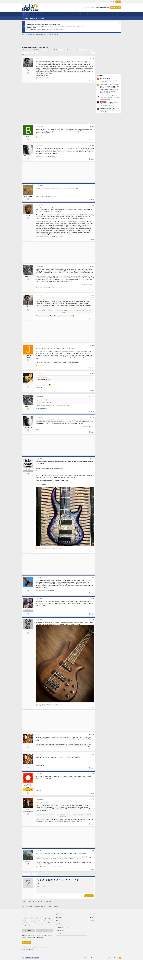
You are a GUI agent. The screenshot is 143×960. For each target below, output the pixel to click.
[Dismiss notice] (119, 23)
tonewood (88, 49)
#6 (93, 266)
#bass (65, 475)
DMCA (114, 958)
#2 (93, 126)
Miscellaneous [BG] (105, 99)
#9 (93, 373)
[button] (38, 14)
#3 (93, 145)
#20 (93, 851)
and (43, 78)
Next (35, 53)
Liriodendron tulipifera (71, 271)
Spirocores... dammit (109, 102)
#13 (93, 577)
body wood (45, 49)
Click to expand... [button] (65, 312)
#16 (93, 734)
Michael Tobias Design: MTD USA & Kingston (49, 468)
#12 (93, 459)
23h (37, 470)
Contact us (59, 934)
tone (83, 49)
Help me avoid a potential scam (108, 95)
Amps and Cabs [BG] (105, 92)
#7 (93, 295)
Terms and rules (95, 958)
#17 (93, 754)
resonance (73, 49)
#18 (93, 774)
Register (92, 920)
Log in (34, 27)
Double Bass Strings (105, 105)
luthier (62, 49)
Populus (90, 272)
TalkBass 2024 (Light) (33, 958)
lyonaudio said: (41, 400)
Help (110, 958)
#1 (93, 58)
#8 (93, 345)
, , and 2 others (50, 287)
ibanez (51, 49)
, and (47, 156)
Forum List (58, 917)
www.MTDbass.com (41, 484)
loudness (56, 49)
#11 (93, 417)
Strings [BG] (103, 111)
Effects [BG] (103, 81)
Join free (29, 27)
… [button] (29, 53)
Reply (92, 81)
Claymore (26, 49)
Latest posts (100, 75)
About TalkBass (60, 930)
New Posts (59, 920)
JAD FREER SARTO (105, 78)
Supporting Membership (62, 927)
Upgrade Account (115, 7)
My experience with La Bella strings (109, 108)
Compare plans (60, 29)
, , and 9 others (49, 705)
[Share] (91, 58)
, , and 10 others (49, 548)
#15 (93, 620)
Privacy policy (104, 958)
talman (78, 49)
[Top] (118, 958)
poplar (67, 49)
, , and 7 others (50, 236)
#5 (93, 205)
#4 (93, 186)
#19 (93, 799)
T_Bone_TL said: (41, 299)
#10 (93, 396)
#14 (93, 598)
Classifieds (59, 924)
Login (91, 917)
